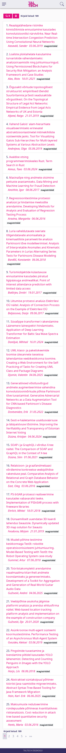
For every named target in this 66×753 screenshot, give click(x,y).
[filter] (7, 16)
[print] (16, 16)
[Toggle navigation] (4, 4)
